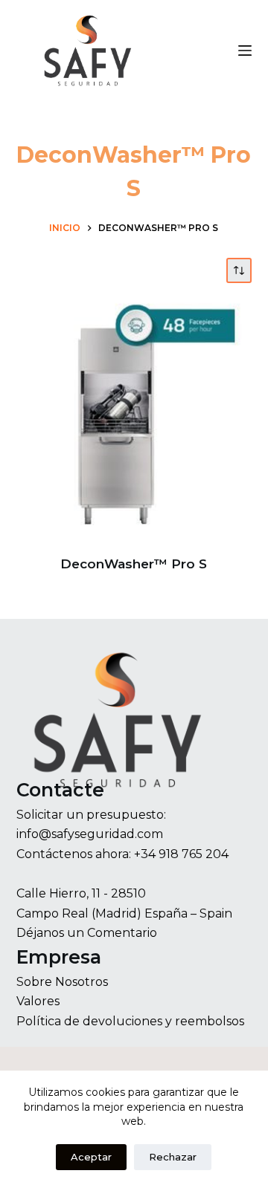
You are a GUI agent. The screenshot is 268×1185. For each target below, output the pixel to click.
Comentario (122, 933)
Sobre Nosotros (62, 982)
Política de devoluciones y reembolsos (130, 1021)
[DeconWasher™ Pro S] (134, 419)
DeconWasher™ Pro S (133, 563)
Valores (38, 1001)
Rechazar (173, 1157)
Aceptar (91, 1157)
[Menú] (245, 50)
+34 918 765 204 (181, 854)
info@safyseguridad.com (89, 834)
